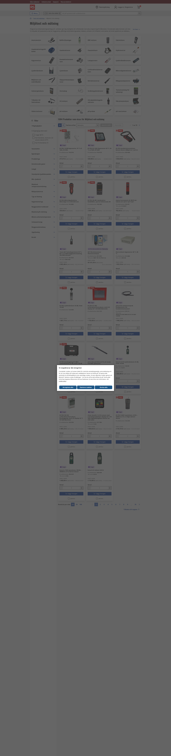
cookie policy (62, 381)
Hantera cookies (86, 387)
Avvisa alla (103, 387)
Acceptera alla (68, 387)
